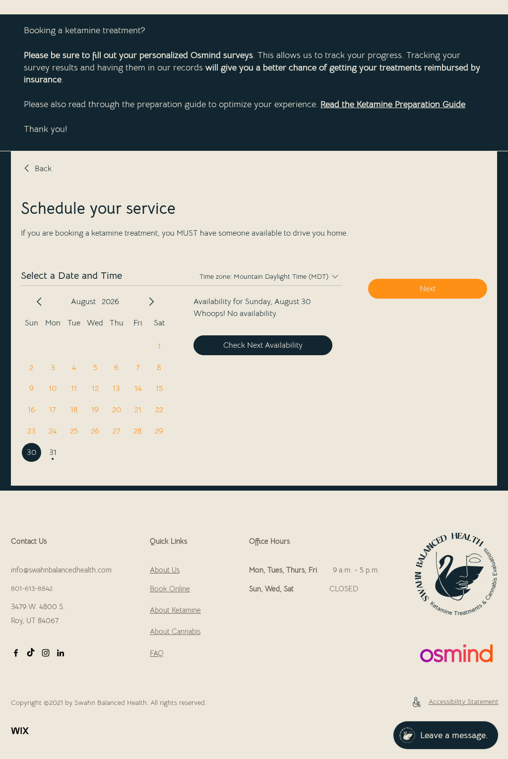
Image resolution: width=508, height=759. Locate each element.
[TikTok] (31, 653)
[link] (36, 168)
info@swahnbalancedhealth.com (61, 569)
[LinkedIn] (60, 653)
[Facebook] (16, 653)
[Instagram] (46, 653)
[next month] (151, 302)
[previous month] (39, 302)
